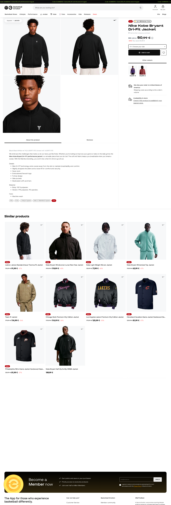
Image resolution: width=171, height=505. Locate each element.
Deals (95, 14)
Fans (63, 14)
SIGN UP (157, 479)
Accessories (71, 14)
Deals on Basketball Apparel (41, 200)
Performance (32, 14)
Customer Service (72, 502)
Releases (87, 14)
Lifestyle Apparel (26, 200)
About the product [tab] (33, 140)
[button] (147, 100)
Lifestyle (22, 14)
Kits (158, 14)
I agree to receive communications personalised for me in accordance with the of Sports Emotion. (138, 485)
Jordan (45, 14)
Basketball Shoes (11, 14)
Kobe (54, 14)
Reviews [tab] (90, 140)
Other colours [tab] (147, 60)
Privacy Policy (137, 486)
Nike (11, 200)
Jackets (17, 20)
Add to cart (145, 52)
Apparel (9, 20)
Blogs (164, 14)
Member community (108, 502)
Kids (80, 14)
